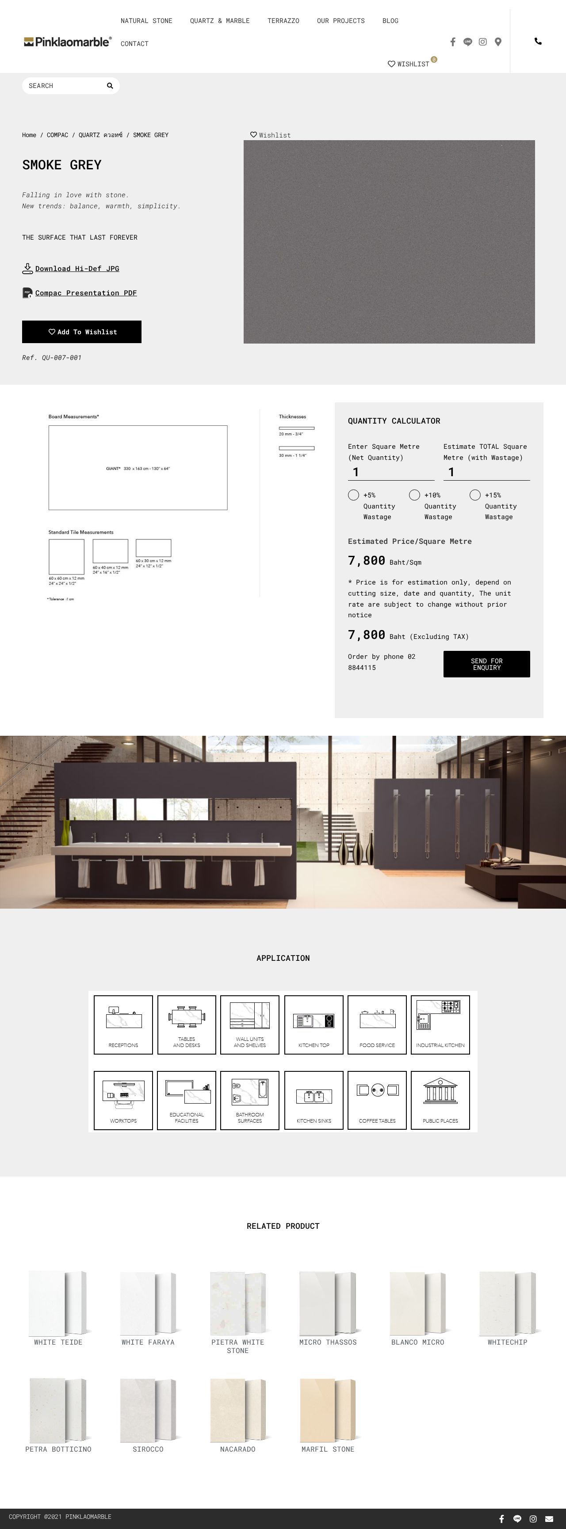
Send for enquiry (487, 664)
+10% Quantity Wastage (440, 505)
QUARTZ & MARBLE (220, 20)
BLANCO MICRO (417, 1341)
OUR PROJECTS (341, 20)
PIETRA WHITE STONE (237, 1346)
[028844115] (537, 41)
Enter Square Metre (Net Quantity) (384, 452)
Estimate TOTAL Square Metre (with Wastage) (485, 452)
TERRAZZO (283, 20)
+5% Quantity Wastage (379, 505)
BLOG (390, 20)
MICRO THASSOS (328, 1341)
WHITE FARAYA (148, 1341)
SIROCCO (148, 1448)
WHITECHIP (508, 1341)
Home (29, 135)
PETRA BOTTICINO (58, 1448)
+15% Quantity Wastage (501, 505)
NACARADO (238, 1448)
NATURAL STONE (146, 20)
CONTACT (135, 43)
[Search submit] (110, 85)
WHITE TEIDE (58, 1341)
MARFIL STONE (328, 1448)
